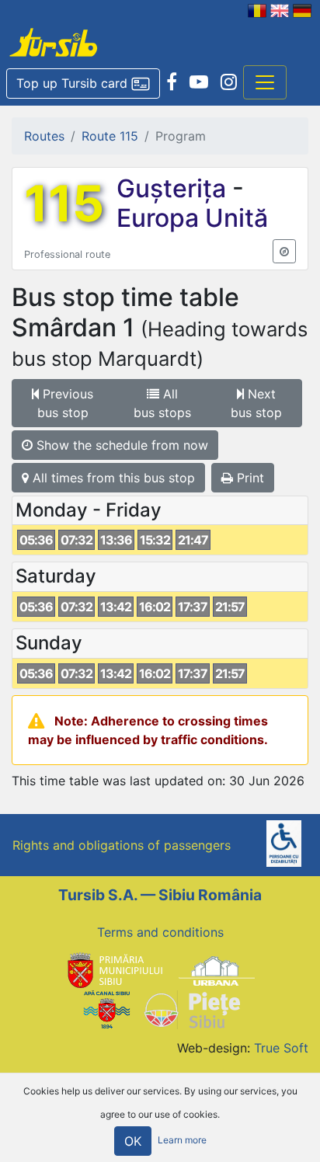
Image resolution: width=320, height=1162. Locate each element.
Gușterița (174, 188)
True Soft (281, 1048)
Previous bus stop (65, 403)
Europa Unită (192, 218)
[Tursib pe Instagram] (228, 82)
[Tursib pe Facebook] (171, 82)
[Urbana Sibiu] (217, 969)
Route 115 (110, 136)
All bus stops (162, 403)
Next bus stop (256, 403)
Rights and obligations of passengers (121, 845)
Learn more (182, 1140)
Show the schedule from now (120, 445)
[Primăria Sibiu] (113, 969)
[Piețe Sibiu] (191, 1009)
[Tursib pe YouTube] (198, 82)
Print (248, 477)
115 (64, 203)
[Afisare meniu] (265, 82)
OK (132, 1141)
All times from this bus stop (112, 477)
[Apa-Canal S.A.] (106, 1009)
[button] (83, 83)
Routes (44, 136)
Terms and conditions (160, 932)
